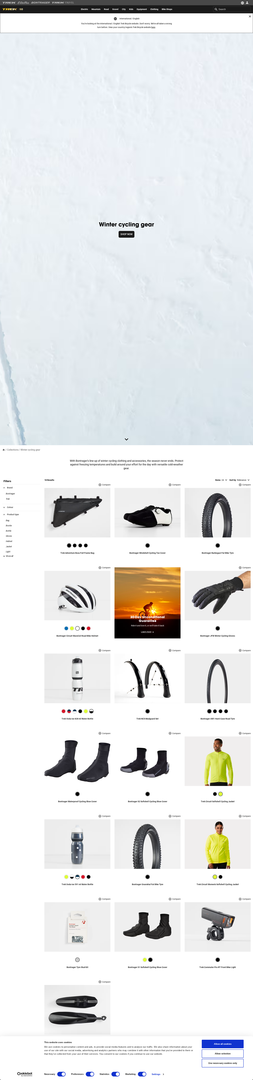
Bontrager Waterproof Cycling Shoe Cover (77, 801)
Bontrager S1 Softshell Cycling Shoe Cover (147, 967)
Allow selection (223, 1053)
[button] (7, 556)
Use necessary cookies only (222, 1063)
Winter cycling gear (30, 449)
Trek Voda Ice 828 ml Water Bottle (77, 719)
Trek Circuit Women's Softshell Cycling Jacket (218, 884)
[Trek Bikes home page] (9, 3)
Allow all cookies (222, 1044)
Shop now (126, 234)
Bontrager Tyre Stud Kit (77, 967)
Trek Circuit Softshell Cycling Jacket (218, 801)
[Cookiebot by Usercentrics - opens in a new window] (25, 1074)
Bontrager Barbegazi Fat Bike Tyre (218, 553)
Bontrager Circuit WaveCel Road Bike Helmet (77, 636)
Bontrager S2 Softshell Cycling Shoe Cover (147, 801)
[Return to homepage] (3, 449)
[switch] (90, 1074)
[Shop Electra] (23, 2)
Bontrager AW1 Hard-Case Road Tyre (218, 719)
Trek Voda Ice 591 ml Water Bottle (77, 884)
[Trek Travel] (63, 3)
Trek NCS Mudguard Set (147, 719)
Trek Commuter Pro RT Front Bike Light (217, 967)
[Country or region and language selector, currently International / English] (242, 2)
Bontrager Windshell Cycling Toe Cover (147, 553)
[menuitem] (84, 9)
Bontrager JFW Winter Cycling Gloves (217, 636)
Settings (156, 1074)
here (153, 27)
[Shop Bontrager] (40, 3)
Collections (12, 449)
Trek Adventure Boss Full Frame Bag (77, 553)
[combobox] (232, 9)
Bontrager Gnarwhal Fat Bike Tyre (147, 884)
